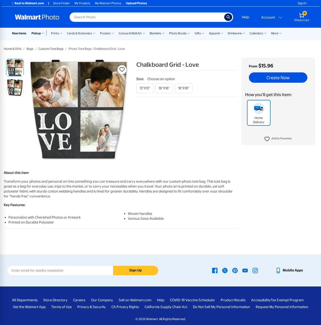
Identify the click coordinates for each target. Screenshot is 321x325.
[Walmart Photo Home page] (37, 17)
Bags (30, 49)
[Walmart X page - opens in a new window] (225, 270)
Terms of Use (61, 307)
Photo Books (178, 33)
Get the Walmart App (29, 307)
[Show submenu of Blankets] (163, 33)
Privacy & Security (91, 307)
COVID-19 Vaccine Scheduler (192, 300)
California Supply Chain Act (166, 307)
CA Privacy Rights (125, 307)
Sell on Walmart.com (135, 300)
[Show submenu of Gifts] (203, 33)
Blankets (155, 33)
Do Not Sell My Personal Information (221, 307)
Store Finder (61, 3)
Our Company (102, 300)
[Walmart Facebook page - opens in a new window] (215, 270)
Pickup (36, 33)
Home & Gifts (12, 49)
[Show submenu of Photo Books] (188, 33)
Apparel (214, 33)
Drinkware (235, 33)
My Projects (82, 3)
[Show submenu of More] (280, 33)
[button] (278, 139)
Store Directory (55, 300)
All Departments (25, 300)
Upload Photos (136, 3)
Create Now (278, 77)
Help (245, 17)
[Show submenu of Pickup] (44, 33)
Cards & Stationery (79, 33)
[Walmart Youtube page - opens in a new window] (245, 270)
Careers (79, 300)
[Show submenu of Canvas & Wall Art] (143, 33)
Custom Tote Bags (51, 49)
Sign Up (135, 270)
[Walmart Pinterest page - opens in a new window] (235, 270)
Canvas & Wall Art (130, 33)
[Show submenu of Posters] (112, 33)
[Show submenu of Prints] (61, 33)
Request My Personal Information (282, 307)
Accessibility (261, 300)
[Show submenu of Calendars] (265, 33)
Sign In (302, 3)
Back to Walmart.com (29, 3)
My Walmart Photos (108, 3)
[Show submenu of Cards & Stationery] (94, 33)
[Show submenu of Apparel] (221, 33)
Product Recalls (233, 300)
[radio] (15, 67)
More (274, 33)
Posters (105, 33)
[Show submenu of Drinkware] (243, 33)
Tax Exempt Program (287, 300)
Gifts (198, 33)
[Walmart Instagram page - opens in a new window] (255, 270)
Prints (55, 33)
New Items (19, 33)
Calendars (256, 33)
